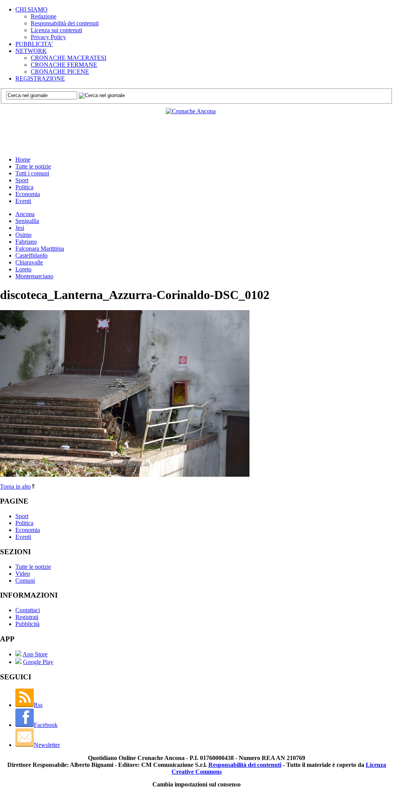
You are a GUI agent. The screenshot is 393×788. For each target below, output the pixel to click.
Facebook (46, 725)
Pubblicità (27, 624)
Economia (27, 194)
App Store (35, 654)
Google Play (38, 662)
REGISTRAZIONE (40, 78)
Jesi (19, 228)
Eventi (23, 201)
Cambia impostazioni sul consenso (196, 784)
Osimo (23, 234)
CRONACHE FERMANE (64, 64)
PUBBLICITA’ (34, 44)
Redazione (43, 16)
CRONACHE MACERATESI (68, 58)
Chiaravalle (29, 262)
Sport (21, 180)
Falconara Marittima (39, 248)
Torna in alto (15, 486)
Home (22, 159)
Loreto (23, 269)
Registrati (26, 617)
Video (22, 573)
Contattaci (27, 610)
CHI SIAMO (31, 9)
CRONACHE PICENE (60, 71)
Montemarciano (34, 276)
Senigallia (27, 221)
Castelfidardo (31, 255)
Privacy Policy (48, 37)
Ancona (25, 214)
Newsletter (47, 745)
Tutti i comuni (32, 173)
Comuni (25, 580)
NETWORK (31, 51)
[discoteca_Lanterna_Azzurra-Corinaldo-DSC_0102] (124, 474)
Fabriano (26, 241)
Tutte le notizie (33, 166)
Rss (38, 705)
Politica (24, 187)
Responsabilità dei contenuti (65, 23)
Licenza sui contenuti (56, 30)
